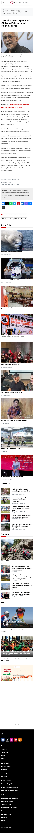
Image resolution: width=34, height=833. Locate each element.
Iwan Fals (8, 215)
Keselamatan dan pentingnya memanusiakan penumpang (12, 250)
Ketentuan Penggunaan (9, 798)
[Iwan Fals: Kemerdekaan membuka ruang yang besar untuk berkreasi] (17, 380)
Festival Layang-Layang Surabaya (14, 623)
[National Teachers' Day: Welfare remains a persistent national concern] (17, 296)
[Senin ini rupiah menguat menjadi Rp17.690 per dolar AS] (5, 492)
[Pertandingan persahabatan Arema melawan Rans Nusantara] (5, 500)
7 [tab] (21, 658)
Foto (3, 602)
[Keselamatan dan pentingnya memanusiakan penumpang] (17, 240)
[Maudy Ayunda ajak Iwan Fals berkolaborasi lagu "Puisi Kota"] (17, 465)
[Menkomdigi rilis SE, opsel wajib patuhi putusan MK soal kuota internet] (5, 569)
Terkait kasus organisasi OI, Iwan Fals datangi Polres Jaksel (15, 13)
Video (3, 631)
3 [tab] (17, 629)
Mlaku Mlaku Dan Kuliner (9, 787)
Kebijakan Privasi (7, 801)
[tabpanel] (17, 617)
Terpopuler (5, 484)
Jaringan (4, 795)
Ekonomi (4, 770)
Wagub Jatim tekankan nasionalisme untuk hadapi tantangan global (14, 335)
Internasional (6, 781)
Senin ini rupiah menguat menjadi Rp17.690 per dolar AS (21, 491)
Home (6, 10)
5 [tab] (22, 629)
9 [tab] (26, 658)
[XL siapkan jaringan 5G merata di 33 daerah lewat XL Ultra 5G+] (17, 268)
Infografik (5, 661)
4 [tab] (20, 629)
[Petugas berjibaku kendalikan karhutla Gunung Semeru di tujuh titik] (5, 577)
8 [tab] (24, 658)
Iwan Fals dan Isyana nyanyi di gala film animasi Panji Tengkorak (15, 363)
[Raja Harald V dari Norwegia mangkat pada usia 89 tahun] (5, 595)
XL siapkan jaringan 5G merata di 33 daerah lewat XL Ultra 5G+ (14, 279)
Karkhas (4, 776)
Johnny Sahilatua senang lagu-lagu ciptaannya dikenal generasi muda (14, 419)
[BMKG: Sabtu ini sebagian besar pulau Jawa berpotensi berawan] (5, 586)
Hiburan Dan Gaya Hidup (9, 790)
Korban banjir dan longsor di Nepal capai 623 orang (16, 560)
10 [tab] (29, 658)
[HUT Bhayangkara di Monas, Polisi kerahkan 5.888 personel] (17, 437)
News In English (6, 784)
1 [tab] (12, 629)
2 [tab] (14, 629)
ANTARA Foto (6, 814)
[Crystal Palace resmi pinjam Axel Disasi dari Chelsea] (5, 518)
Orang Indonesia (20, 215)
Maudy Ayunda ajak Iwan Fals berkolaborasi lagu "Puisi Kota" (12, 476)
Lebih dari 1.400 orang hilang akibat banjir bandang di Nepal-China (21, 526)
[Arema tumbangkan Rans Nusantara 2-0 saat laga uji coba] (5, 509)
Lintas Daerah (15, 10)
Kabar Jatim (5, 763)
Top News (5, 534)
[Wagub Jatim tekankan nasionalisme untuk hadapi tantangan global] (17, 324)
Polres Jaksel (7, 218)
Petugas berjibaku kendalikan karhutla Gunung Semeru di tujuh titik (21, 577)
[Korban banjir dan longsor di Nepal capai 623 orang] (17, 549)
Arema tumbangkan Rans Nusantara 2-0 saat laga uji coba (21, 508)
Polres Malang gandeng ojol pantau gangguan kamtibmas (16, 652)
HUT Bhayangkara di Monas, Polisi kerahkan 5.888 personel (13, 447)
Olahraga (4, 773)
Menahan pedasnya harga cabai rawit (15, 718)
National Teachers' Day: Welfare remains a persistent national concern (16, 307)
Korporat (4, 817)
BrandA (3, 811)
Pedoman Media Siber (9, 808)
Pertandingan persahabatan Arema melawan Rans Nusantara (21, 500)
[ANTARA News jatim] (19, 2)
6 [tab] (18, 658)
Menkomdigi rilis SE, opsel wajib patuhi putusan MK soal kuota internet (22, 568)
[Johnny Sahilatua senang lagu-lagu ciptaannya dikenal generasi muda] (17, 409)
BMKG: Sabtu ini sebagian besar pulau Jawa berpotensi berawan (22, 585)
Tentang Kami (6, 804)
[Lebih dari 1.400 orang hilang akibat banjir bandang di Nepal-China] (5, 527)
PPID (3, 820)
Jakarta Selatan (20, 218)
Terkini (3, 746)
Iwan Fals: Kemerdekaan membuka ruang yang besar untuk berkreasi (16, 391)
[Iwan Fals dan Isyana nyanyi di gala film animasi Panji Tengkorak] (17, 352)
